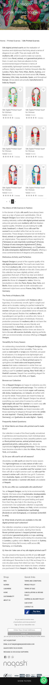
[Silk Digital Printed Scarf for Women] (12, 97)
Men (5, 581)
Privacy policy (29, 585)
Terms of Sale (29, 588)
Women (6, 585)
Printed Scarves (13, 40)
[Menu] (3, 4)
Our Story (28, 603)
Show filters (24, 681)
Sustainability (9, 596)
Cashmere (7, 588)
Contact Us (28, 607)
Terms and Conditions (32, 581)
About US (7, 600)
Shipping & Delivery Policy (34, 599)
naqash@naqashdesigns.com (23, 644)
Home (2, 40)
